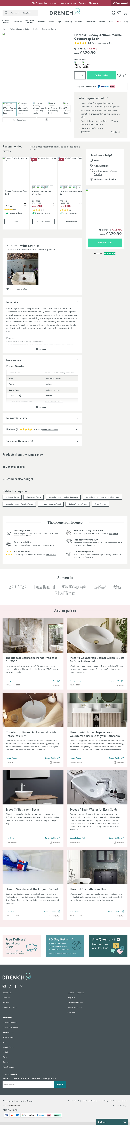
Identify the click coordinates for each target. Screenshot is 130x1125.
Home (5, 29)
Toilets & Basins (6, 21)
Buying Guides (116, 680)
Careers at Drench (10, 1007)
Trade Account (8, 1032)
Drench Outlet (8, 1047)
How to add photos (18, 288)
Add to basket (105, 75)
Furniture (17, 21)
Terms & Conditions (88, 1101)
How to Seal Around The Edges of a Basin (32, 889)
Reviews (6, 1002)
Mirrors (78, 21)
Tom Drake (10, 838)
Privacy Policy (103, 1101)
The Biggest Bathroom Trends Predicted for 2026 (32, 659)
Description (12, 302)
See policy (113, 533)
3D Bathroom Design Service (105, 172)
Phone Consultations (11, 1027)
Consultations (101, 165)
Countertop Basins (48, 29)
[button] (22, 269)
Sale (118, 21)
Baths (51, 21)
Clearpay (6, 1062)
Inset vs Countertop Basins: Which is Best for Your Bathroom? (97, 659)
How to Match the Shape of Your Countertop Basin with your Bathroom (95, 734)
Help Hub (71, 997)
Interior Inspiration (50, 680)
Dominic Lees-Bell (77, 838)
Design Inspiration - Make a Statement (63, 497)
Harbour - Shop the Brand (51, 504)
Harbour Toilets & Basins (77, 504)
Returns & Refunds (75, 1007)
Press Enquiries (8, 1067)
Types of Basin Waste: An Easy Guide (93, 809)
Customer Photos (59, 120)
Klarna (5, 1057)
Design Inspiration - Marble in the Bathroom (102, 497)
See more (89, 556)
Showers (41, 21)
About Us (6, 997)
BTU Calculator (8, 1037)
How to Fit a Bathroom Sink (88, 889)
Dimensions (26, 120)
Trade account (122, 3)
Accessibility (122, 1101)
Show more (41, 348)
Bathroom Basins (31, 29)
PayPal (5, 1052)
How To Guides (52, 911)
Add (20, 221)
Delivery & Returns (16, 417)
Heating (68, 21)
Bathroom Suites (29, 21)
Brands (102, 21)
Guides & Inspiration (105, 179)
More (28, 535)
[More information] (20, 395)
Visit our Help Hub (12, 1105)
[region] (42, 195)
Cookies (113, 1101)
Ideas (111, 21)
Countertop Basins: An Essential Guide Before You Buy (31, 734)
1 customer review (104, 43)
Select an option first (54, 401)
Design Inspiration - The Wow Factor (19, 504)
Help (126, 21)
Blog (4, 1042)
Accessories (90, 21)
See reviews (51, 554)
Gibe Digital (123, 1106)
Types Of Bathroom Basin (22, 809)
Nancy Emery (11, 681)
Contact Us (72, 1012)
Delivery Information (75, 1002)
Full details (115, 132)
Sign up (60, 1084)
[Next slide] (68, 108)
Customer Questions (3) (19, 441)
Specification (13, 359)
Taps (59, 21)
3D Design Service (9, 1022)
